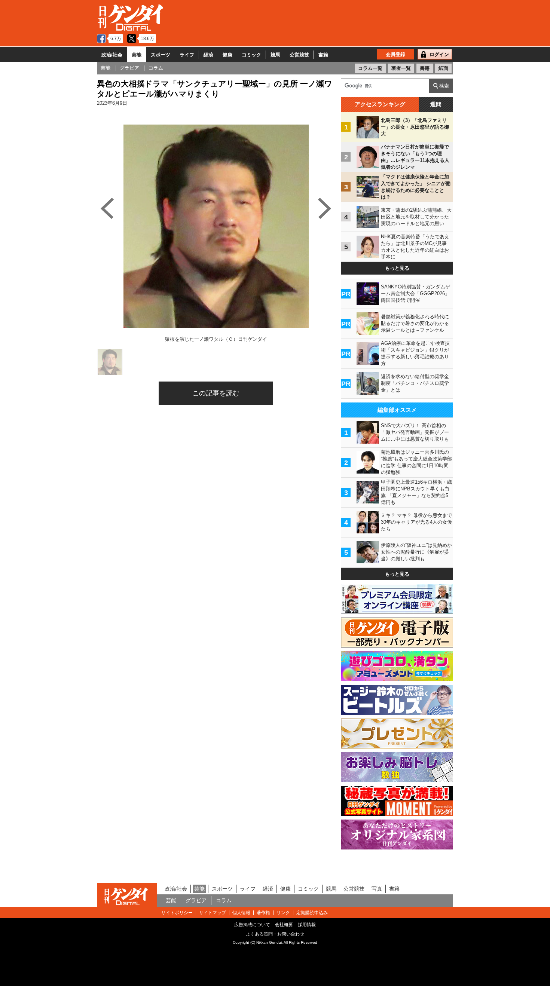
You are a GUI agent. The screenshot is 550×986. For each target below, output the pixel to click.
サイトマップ (212, 912)
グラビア (196, 900)
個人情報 (241, 912)
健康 (227, 55)
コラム (224, 900)
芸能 (136, 55)
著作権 (263, 912)
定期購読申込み (312, 912)
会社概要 (284, 924)
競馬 (275, 55)
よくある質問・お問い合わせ (275, 934)
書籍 (323, 55)
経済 (208, 55)
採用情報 (307, 924)
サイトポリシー (177, 912)
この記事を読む (215, 393)
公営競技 (299, 55)
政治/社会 (111, 55)
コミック (251, 55)
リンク (283, 912)
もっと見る (397, 268)
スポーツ (160, 55)
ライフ (187, 55)
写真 (377, 889)
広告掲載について (252, 924)
